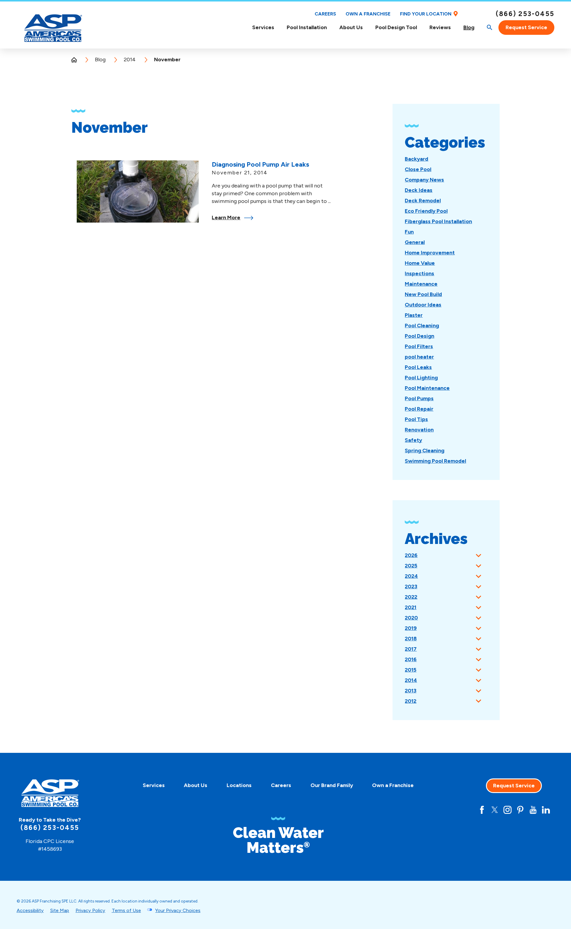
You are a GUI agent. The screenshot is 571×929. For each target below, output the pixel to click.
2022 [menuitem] (411, 597)
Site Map (59, 910)
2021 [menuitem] (410, 607)
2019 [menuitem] (411, 628)
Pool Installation (307, 27)
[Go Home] (76, 59)
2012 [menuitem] (410, 701)
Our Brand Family (331, 785)
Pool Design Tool (396, 27)
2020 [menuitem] (411, 617)
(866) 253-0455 (525, 14)
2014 (130, 59)
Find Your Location (425, 14)
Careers (325, 14)
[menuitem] (263, 27)
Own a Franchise (368, 14)
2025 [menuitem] (411, 565)
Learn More (226, 217)
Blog (468, 27)
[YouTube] (533, 810)
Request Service (526, 27)
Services (263, 27)
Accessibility (30, 910)
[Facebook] (482, 810)
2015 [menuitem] (410, 670)
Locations (239, 785)
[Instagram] (507, 810)
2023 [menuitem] (411, 586)
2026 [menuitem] (411, 555)
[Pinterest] (520, 810)
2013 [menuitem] (410, 690)
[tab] (478, 555)
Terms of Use (126, 910)
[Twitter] (495, 810)
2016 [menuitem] (411, 659)
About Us (351, 27)
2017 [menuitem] (411, 649)
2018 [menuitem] (411, 638)
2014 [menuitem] (411, 680)
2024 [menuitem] (411, 576)
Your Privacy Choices (177, 910)
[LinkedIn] (546, 810)
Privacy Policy (90, 910)
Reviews (440, 27)
